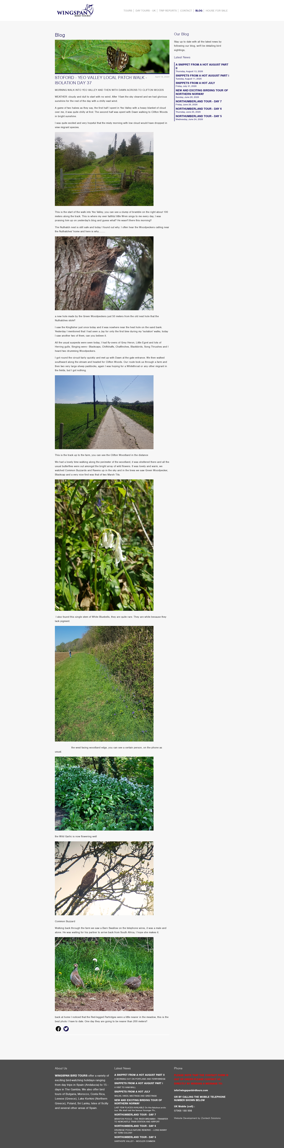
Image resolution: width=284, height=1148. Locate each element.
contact (186, 10)
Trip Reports (168, 10)
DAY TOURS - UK (146, 10)
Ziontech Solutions (211, 1118)
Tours (128, 10)
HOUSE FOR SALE (217, 10)
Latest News (182, 57)
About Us (61, 1068)
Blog (198, 10)
